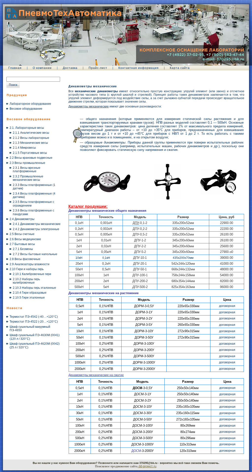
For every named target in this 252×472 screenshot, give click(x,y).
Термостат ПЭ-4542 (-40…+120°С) (34, 316)
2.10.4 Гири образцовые (30, 292)
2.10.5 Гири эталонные (29, 297)
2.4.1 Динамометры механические (37, 224)
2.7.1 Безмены (23, 249)
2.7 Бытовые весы (22, 244)
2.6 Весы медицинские (25, 239)
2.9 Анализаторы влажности (29, 264)
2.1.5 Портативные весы (30, 153)
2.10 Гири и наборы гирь (27, 269)
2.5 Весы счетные (22, 234)
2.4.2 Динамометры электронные (36, 229)
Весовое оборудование (26, 108)
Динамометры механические (92, 86)
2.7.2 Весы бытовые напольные (35, 254)
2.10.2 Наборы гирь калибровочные (26, 280)
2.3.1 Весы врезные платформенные (26, 169)
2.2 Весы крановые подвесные (31, 157)
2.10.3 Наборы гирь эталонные (34, 287)
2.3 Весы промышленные (27, 163)
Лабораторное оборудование (30, 103)
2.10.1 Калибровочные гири (32, 274)
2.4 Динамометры (22, 219)
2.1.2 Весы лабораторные (31, 138)
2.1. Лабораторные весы (27, 128)
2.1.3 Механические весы (30, 142)
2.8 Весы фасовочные (25, 259)
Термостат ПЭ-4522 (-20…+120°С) (34, 321)
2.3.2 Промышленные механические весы (28, 178)
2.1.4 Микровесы (24, 147)
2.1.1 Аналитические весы (31, 132)
